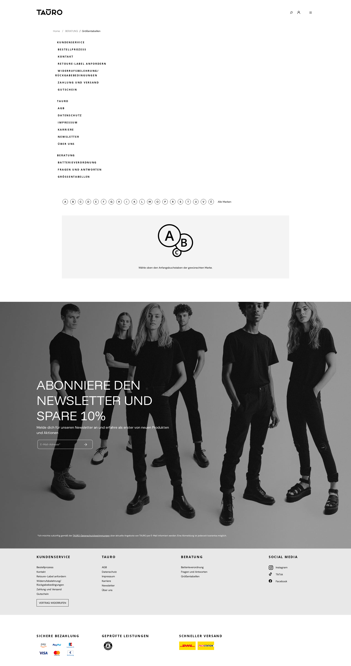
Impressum (67, 122)
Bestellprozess (71, 49)
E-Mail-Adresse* (50, 444)
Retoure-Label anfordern (81, 63)
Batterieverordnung (77, 162)
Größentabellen (73, 176)
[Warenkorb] (304, 11)
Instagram (281, 567)
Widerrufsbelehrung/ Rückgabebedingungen (77, 73)
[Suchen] (291, 12)
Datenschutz (69, 115)
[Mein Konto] (298, 12)
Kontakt (65, 56)
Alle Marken (224, 201)
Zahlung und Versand (78, 82)
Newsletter (68, 136)
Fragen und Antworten (79, 169)
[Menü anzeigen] (310, 12)
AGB (61, 108)
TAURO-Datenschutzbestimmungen (91, 535)
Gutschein (67, 89)
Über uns (66, 144)
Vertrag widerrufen (52, 602)
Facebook (281, 581)
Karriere (65, 129)
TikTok (279, 574)
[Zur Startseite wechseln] (49, 12)
